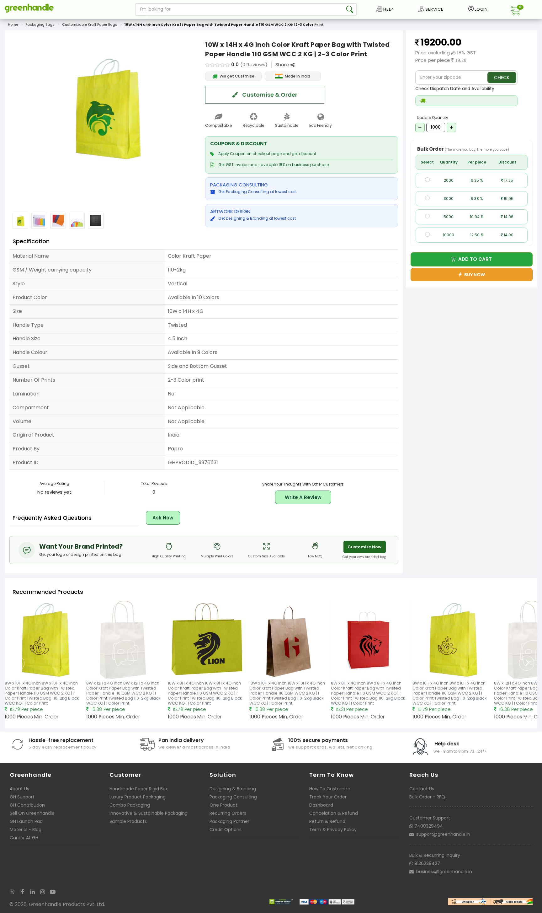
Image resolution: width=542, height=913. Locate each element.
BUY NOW (473, 274)
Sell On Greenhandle (32, 813)
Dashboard (321, 805)
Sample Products (128, 821)
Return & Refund (327, 821)
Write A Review (303, 497)
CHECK (502, 77)
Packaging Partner (229, 821)
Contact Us (421, 789)
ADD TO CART (474, 259)
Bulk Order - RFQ (427, 797)
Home (13, 24)
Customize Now (364, 547)
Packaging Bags (40, 24)
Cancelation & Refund (333, 813)
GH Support (22, 797)
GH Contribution (27, 805)
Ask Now (162, 517)
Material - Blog (25, 829)
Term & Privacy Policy (333, 829)
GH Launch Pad (26, 821)
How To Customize (329, 789)
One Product (223, 805)
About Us (19, 789)
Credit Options (226, 829)
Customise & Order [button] (269, 95)
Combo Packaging (129, 805)
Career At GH (24, 838)
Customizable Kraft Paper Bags (89, 24)
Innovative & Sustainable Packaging (148, 813)
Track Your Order (328, 797)
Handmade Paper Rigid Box (138, 789)
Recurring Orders (228, 813)
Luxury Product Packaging (137, 797)
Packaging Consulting (233, 797)
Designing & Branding (233, 789)
